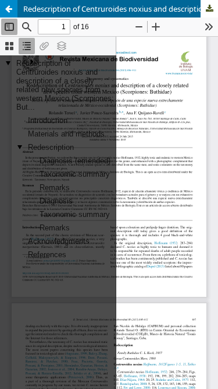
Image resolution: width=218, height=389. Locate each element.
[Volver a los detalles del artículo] (8, 8)
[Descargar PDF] (209, 8)
